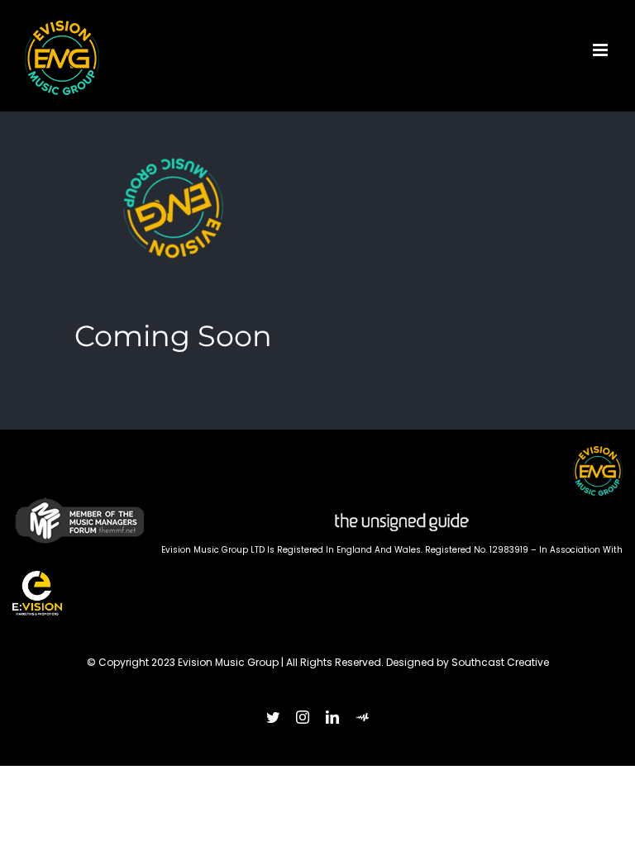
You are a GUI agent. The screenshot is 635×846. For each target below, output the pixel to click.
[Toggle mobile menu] (601, 50)
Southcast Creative (500, 662)
